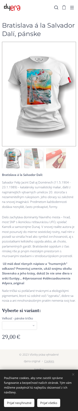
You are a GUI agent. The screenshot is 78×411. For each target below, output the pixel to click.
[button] (56, 7)
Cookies (49, 361)
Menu (72, 7)
